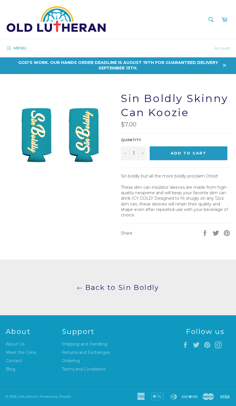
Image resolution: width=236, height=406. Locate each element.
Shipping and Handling (84, 344)
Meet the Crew (21, 352)
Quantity (131, 140)
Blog (10, 369)
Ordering (71, 360)
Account (222, 48)
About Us (15, 344)
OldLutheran (28, 396)
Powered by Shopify (55, 396)
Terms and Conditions (83, 369)
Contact (14, 360)
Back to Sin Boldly (121, 287)
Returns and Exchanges (86, 352)
